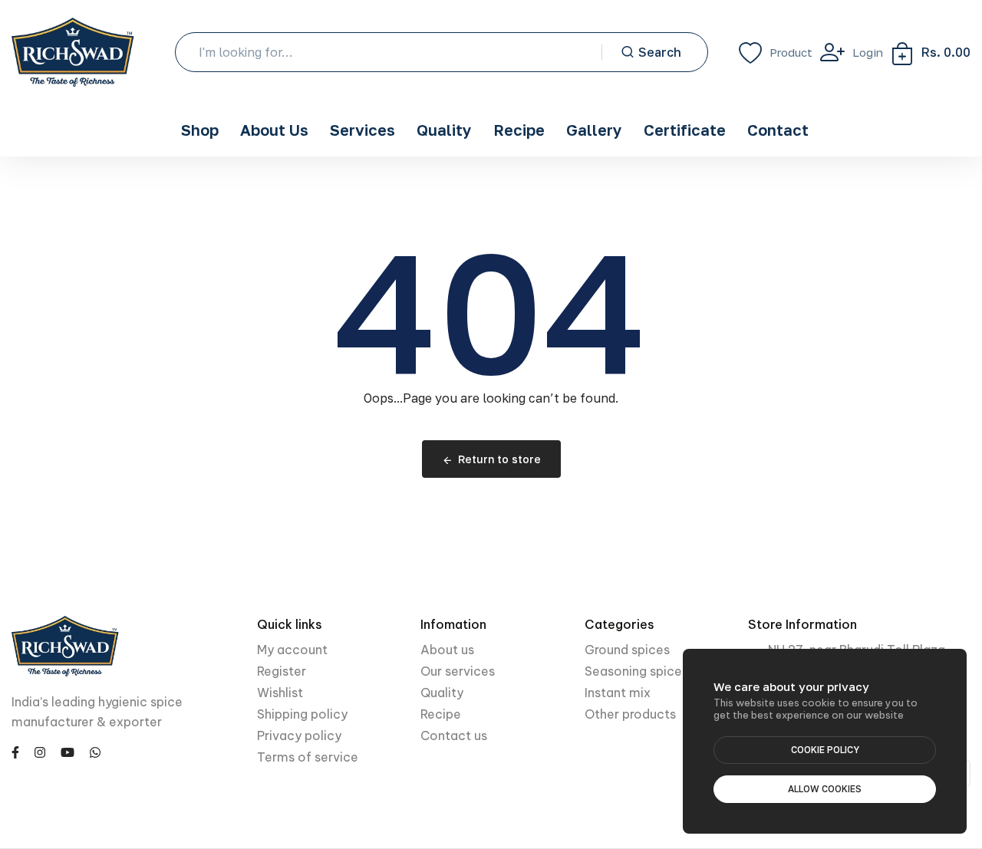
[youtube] (67, 751)
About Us (274, 129)
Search (659, 52)
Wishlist (280, 692)
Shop (200, 129)
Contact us (453, 735)
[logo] (73, 52)
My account (292, 649)
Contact (778, 129)
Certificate (685, 129)
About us (447, 649)
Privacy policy (299, 735)
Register (281, 671)
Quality (444, 129)
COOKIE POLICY (825, 749)
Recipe (519, 129)
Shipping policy (302, 714)
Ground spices (627, 649)
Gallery (594, 129)
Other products (630, 714)
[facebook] (15, 751)
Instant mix (618, 692)
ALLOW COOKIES (825, 789)
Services (362, 129)
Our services (457, 671)
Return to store (499, 459)
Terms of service (307, 757)
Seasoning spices (636, 671)
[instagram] (40, 751)
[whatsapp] (95, 751)
